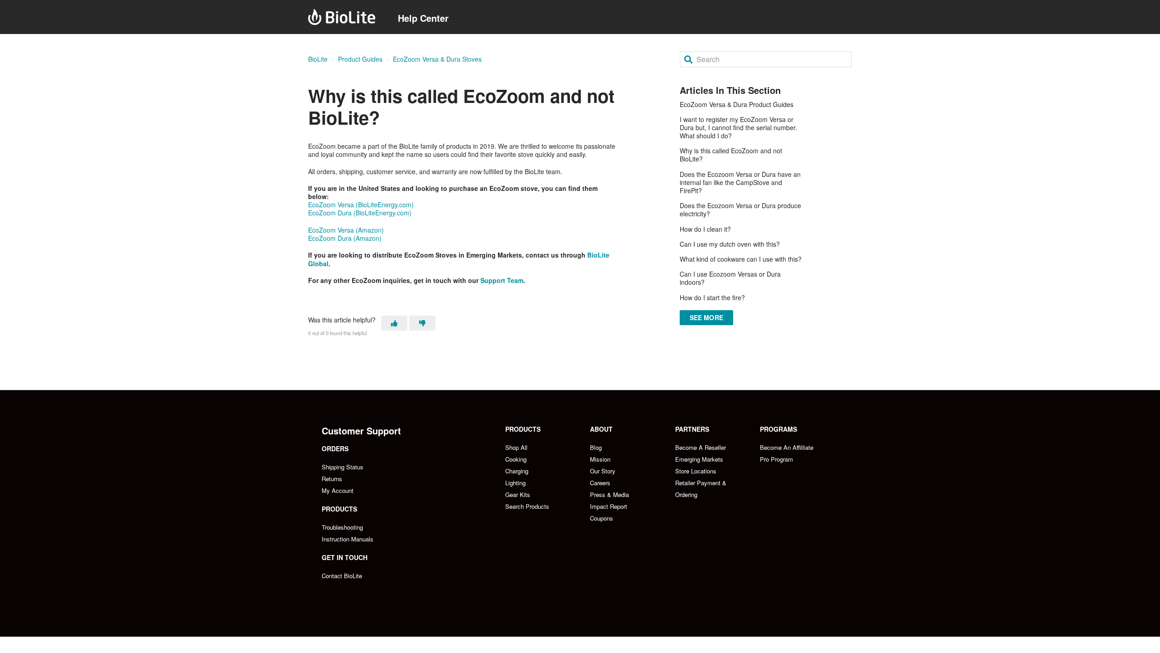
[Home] (341, 17)
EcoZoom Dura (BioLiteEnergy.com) (359, 212)
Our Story (602, 471)
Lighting (515, 482)
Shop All (516, 447)
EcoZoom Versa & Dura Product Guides (736, 104)
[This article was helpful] (394, 323)
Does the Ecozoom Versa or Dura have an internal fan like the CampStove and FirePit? (740, 182)
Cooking (516, 459)
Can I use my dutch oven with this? (730, 244)
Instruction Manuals (347, 539)
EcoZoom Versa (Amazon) (346, 229)
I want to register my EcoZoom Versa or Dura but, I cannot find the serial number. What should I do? (738, 127)
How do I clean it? (705, 229)
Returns (332, 478)
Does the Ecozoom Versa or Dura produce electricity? (740, 209)
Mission (600, 459)
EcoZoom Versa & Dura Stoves (437, 58)
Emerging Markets (699, 459)
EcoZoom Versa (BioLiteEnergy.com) (361, 204)
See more (706, 317)
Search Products (527, 506)
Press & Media (609, 494)
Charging (516, 471)
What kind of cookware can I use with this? (741, 258)
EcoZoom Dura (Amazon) (345, 238)
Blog (596, 447)
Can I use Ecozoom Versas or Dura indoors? (730, 278)
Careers (600, 482)
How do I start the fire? (712, 297)
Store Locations (695, 471)
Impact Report (608, 506)
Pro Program (776, 459)
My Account (337, 490)
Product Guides (360, 58)
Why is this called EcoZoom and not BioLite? (731, 154)
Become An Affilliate (786, 447)
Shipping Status (342, 467)
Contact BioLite (342, 575)
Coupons (601, 518)
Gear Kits (517, 494)
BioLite (318, 58)
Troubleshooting (342, 527)
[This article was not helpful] (422, 323)
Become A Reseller (700, 447)
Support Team (501, 280)
